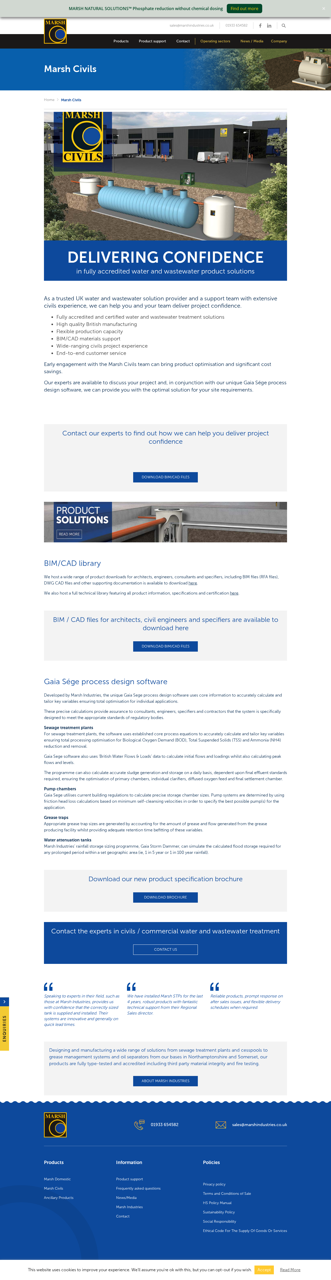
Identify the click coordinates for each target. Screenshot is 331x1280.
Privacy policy (214, 1184)
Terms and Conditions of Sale (227, 1193)
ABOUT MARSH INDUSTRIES (166, 1081)
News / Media (251, 41)
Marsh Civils (53, 1188)
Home (49, 100)
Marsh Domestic (57, 1179)
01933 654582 (236, 25)
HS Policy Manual (217, 1203)
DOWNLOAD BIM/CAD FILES (166, 477)
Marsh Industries (129, 1207)
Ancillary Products (58, 1198)
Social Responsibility (219, 1221)
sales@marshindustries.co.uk (192, 25)
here (193, 583)
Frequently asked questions (138, 1188)
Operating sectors (215, 41)
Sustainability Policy (219, 1212)
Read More (290, 1269)
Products (121, 41)
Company (279, 41)
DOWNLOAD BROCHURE (165, 897)
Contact (183, 41)
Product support (152, 41)
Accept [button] (264, 1269)
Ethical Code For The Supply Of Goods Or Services (245, 1231)
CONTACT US (165, 949)
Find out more (244, 8)
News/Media (126, 1198)
